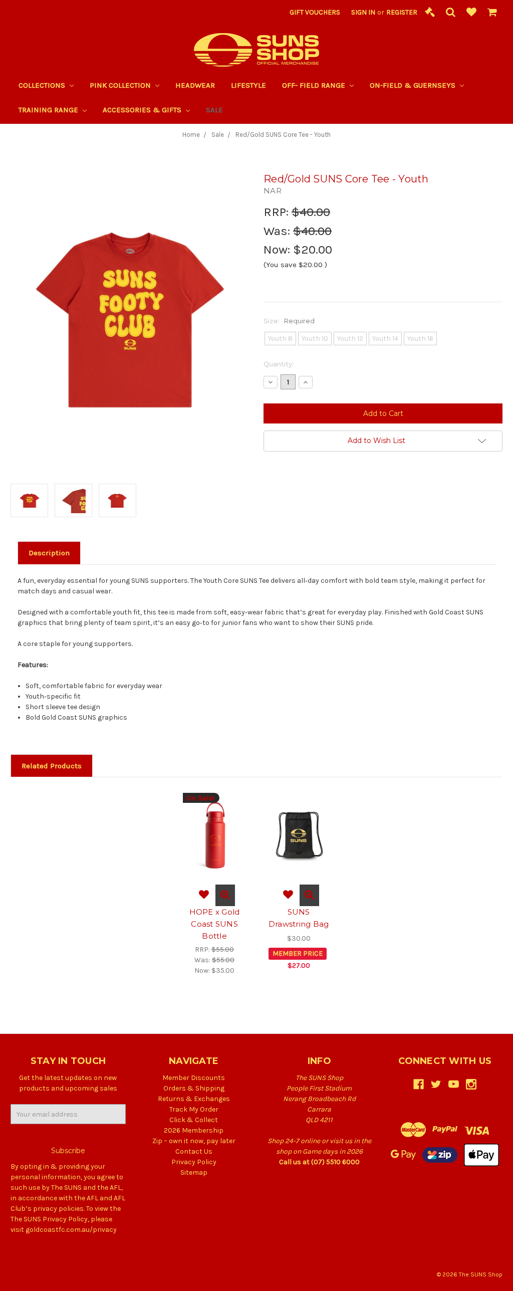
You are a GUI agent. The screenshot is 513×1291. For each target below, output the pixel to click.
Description (49, 552)
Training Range (49, 109)
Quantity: (279, 364)
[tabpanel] (214, 884)
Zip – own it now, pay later (193, 1141)
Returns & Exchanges (194, 1099)
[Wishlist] (471, 13)
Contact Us (193, 1151)
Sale (214, 109)
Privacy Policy (193, 1162)
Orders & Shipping (193, 1088)
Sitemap (193, 1172)
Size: (289, 321)
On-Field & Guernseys (413, 85)
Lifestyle (248, 85)
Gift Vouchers (315, 12)
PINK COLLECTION (121, 85)
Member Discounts (193, 1077)
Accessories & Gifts (143, 109)
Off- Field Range (314, 85)
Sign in (363, 12)
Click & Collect (193, 1120)
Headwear (195, 85)
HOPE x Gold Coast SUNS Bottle (214, 924)
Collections (43, 85)
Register (401, 12)
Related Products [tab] (52, 765)
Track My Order (193, 1109)
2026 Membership (193, 1130)
